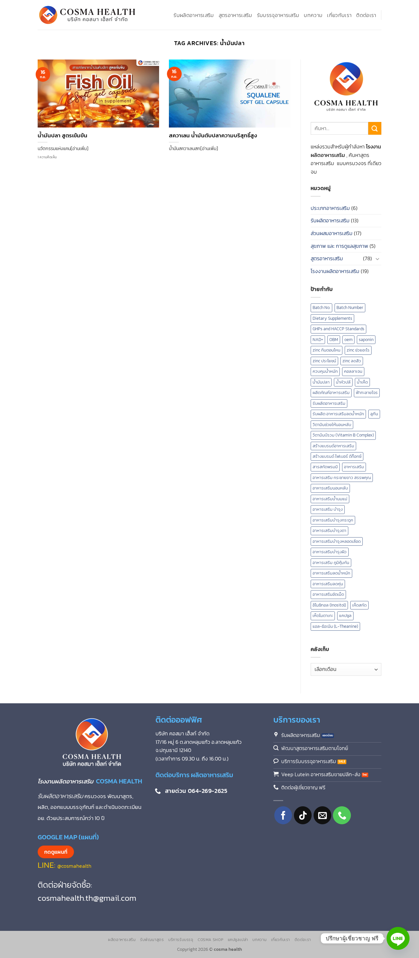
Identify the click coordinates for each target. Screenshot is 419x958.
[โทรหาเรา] (342, 815)
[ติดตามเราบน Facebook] (283, 815)
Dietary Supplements (332, 318)
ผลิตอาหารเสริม (122, 940)
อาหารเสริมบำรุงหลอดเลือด (337, 541)
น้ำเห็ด (362, 382)
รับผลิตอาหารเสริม (193, 15)
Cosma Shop (210, 940)
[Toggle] (377, 259)
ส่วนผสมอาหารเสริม (332, 233)
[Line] (398, 938)
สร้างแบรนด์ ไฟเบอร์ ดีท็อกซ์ (337, 456)
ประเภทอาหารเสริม (330, 208)
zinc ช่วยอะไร (358, 350)
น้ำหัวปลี (343, 382)
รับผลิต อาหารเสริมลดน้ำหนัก (338, 414)
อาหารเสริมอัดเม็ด (328, 594)
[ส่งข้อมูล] (374, 128)
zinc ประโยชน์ (324, 361)
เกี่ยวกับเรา (339, 15)
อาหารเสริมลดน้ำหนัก (331, 573)
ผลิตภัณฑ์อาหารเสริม (331, 392)
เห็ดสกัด (359, 605)
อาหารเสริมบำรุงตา (329, 530)
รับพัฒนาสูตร (152, 940)
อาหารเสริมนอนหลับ (330, 488)
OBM (333, 339)
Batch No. (321, 307)
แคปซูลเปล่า (238, 940)
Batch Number (350, 307)
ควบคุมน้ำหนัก (325, 371)
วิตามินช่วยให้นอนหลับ (332, 424)
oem (348, 339)
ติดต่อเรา (366, 15)
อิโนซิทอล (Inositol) (329, 605)
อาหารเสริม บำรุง (328, 509)
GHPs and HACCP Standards (338, 329)
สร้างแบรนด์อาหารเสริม (333, 446)
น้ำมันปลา (321, 382)
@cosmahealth (74, 866)
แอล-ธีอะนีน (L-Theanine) (335, 626)
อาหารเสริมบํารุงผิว (330, 552)
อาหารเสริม (354, 467)
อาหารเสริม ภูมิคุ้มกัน (331, 562)
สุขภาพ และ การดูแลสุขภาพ (339, 246)
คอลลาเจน (353, 371)
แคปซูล (345, 615)
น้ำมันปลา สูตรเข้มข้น (62, 135)
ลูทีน (374, 414)
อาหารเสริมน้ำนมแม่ (330, 499)
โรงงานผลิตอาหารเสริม (335, 271)
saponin (366, 339)
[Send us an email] (323, 815)
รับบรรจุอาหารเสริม (278, 15)
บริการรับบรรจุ (180, 940)
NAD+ (318, 339)
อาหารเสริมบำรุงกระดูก (333, 520)
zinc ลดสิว (351, 361)
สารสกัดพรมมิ (325, 467)
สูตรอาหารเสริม (235, 15)
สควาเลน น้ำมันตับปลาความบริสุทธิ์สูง (213, 135)
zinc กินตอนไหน (326, 350)
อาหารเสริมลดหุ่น (328, 584)
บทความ (313, 15)
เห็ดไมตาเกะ (323, 615)
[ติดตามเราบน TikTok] (303, 815)
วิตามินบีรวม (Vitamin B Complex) (343, 435)
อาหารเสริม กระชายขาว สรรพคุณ (342, 477)
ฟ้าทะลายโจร (367, 392)
